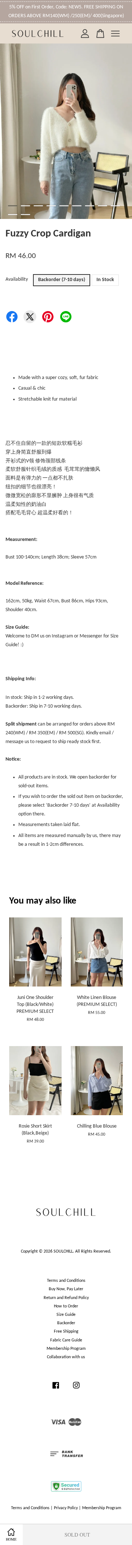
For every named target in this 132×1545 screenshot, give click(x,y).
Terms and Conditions (66, 1281)
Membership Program (66, 1349)
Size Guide (66, 1315)
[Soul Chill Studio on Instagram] (76, 1389)
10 (12, 214)
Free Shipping (66, 1331)
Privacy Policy (66, 1508)
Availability (17, 279)
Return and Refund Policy (66, 1298)
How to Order (66, 1306)
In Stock (105, 280)
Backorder (66, 1323)
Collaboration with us (66, 1357)
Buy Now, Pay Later (66, 1289)
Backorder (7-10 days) (61, 280)
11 (25, 214)
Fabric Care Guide (66, 1340)
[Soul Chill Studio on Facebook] (56, 1389)
